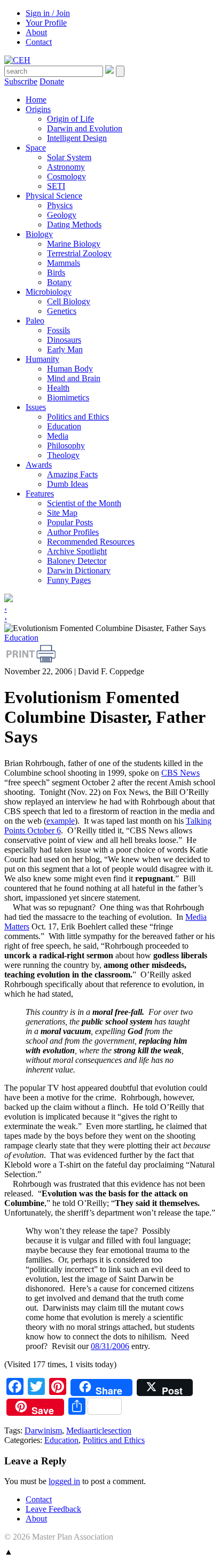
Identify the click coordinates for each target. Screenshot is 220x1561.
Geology (61, 214)
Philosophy (66, 445)
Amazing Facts (72, 474)
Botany (59, 282)
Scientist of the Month (84, 503)
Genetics (61, 311)
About (36, 32)
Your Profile (46, 22)
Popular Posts (70, 522)
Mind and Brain (73, 378)
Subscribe (20, 81)
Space (36, 147)
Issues (36, 407)
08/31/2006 (110, 1346)
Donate (52, 81)
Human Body (70, 368)
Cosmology (66, 176)
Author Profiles (73, 532)
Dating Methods (74, 224)
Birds (56, 272)
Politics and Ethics (78, 416)
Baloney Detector (76, 560)
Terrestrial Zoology (79, 253)
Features (40, 493)
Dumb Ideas (67, 483)
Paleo (35, 320)
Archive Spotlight (77, 551)
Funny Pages (69, 580)
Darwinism (43, 1430)
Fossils (58, 330)
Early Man (65, 349)
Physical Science (54, 195)
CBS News (180, 772)
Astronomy (66, 166)
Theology (63, 455)
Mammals (63, 262)
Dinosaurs (64, 339)
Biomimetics (68, 397)
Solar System (69, 157)
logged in (64, 1481)
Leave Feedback (53, 1508)
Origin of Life (70, 118)
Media (57, 435)
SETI (56, 186)
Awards (39, 464)
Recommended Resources (91, 541)
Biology (39, 234)
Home (36, 99)
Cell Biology (68, 301)
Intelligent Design (77, 138)
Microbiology (49, 291)
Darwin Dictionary (79, 570)
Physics (60, 205)
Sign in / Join (48, 13)
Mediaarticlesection (98, 1430)
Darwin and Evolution (84, 128)
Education (64, 426)
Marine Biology (73, 243)
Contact (39, 41)
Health (58, 387)
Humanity (42, 359)
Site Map (62, 512)
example (60, 820)
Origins (38, 109)
